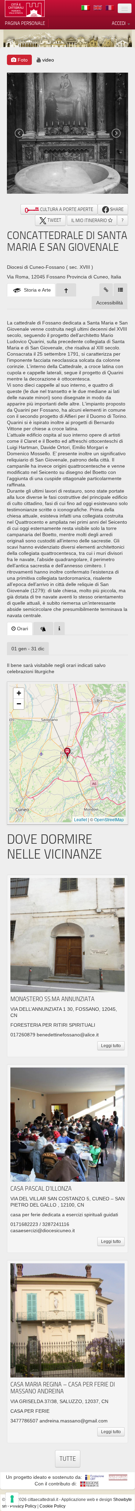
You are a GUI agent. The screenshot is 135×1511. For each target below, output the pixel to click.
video (47, 60)
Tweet (53, 220)
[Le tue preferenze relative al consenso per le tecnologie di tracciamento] (12, 1498)
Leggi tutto (111, 1045)
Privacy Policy (23, 1506)
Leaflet (80, 819)
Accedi (119, 23)
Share (116, 209)
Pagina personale (25, 23)
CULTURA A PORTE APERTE (66, 209)
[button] (67, 753)
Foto (22, 60)
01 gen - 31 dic (27, 648)
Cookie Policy (52, 1506)
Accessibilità (109, 302)
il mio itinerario (89, 220)
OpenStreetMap (109, 819)
